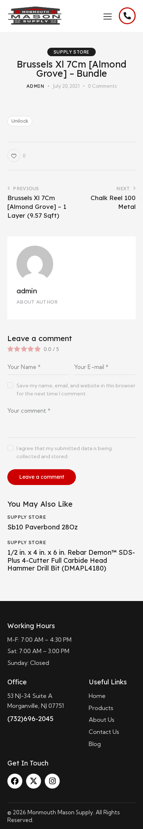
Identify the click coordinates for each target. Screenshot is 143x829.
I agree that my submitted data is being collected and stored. (64, 452)
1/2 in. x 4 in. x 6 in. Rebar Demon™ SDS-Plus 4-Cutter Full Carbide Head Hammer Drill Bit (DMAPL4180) (71, 560)
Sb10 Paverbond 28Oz (42, 527)
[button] (107, 15)
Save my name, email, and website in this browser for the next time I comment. (75, 389)
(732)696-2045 (30, 718)
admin (26, 290)
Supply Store (71, 52)
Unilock (19, 121)
